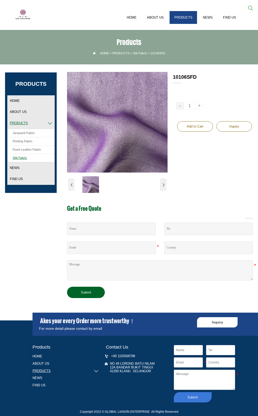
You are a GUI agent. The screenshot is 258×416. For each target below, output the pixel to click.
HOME (104, 53)
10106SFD (157, 53)
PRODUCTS (121, 53)
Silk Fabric (140, 53)
